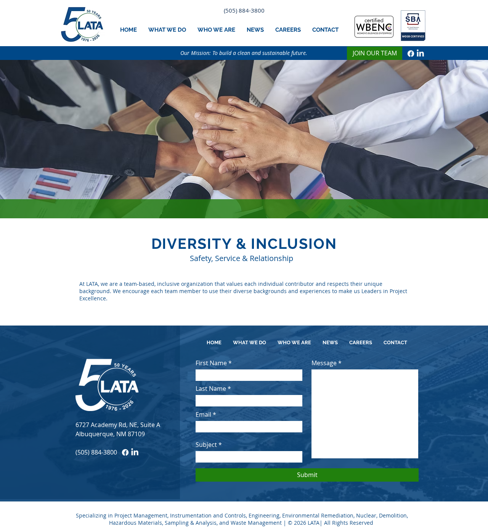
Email (203, 414)
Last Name (211, 388)
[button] (167, 29)
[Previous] (41, 139)
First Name (211, 363)
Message (324, 363)
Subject (206, 445)
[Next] (446, 139)
